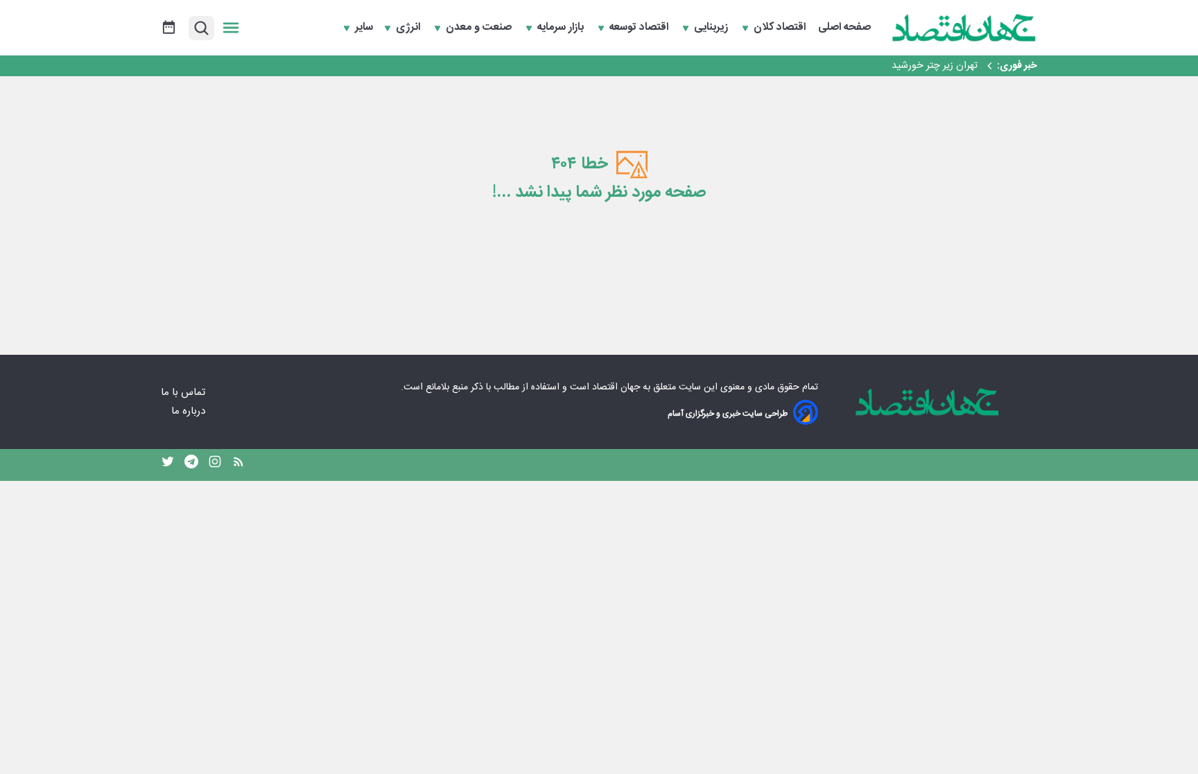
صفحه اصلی (844, 28)
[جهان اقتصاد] (964, 27)
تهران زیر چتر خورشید (935, 66)
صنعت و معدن (480, 28)
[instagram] (215, 465)
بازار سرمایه (562, 28)
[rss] (238, 465)
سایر (364, 28)
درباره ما (189, 411)
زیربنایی (712, 28)
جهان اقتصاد (616, 387)
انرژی (409, 28)
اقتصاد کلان (781, 28)
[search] (201, 28)
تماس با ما (184, 392)
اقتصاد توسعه (640, 28)
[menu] (230, 27)
